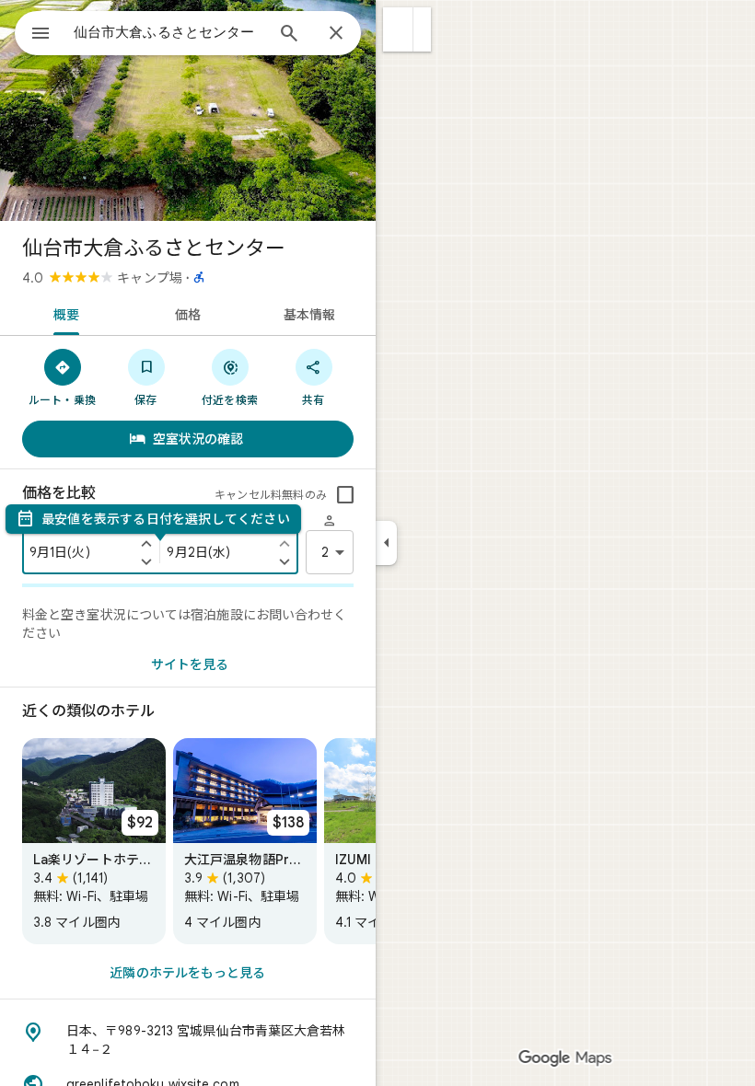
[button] (398, 29)
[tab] (63, 313)
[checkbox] (345, 495)
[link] (94, 841)
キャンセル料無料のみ (271, 495)
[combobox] (168, 32)
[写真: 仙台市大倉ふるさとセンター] (188, 110)
